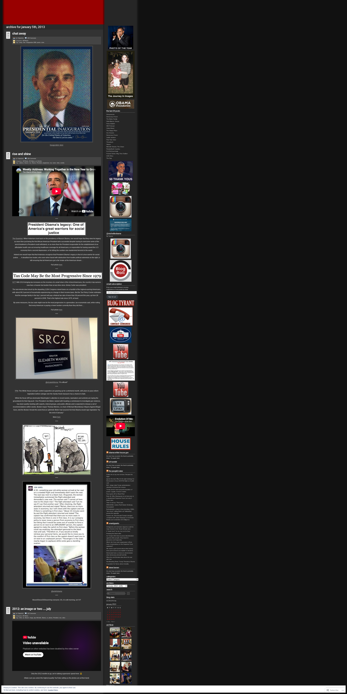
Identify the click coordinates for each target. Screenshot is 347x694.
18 (116, 614)
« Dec (108, 621)
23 (112, 617)
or (47, 617)
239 (31, 158)
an (23, 617)
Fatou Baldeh (110, 123)
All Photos (25, 40)
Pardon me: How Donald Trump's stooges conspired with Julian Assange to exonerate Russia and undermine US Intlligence (120, 517)
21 (107, 617)
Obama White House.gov (118, 452)
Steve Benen (114, 567)
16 (112, 614)
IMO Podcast (110, 126)
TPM (16, 391)
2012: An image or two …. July (31, 609)
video (58, 163)
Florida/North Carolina (113, 149)
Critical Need (110, 128)
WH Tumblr (113, 462)
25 (116, 617)
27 (120, 617)
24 (114, 617)
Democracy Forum (112, 116)
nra (30, 163)
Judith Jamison (111, 137)
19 (118, 614)
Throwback (109, 142)
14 (107, 614)
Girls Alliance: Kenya (112, 121)
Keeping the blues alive (113, 533)
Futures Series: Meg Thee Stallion (117, 153)
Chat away (19, 33)
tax (51, 163)
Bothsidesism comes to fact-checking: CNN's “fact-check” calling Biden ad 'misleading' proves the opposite (120, 511)
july (35, 617)
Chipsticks (21, 38)
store (42, 42)
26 (118, 617)
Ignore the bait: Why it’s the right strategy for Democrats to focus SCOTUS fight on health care (120, 481)
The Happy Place (111, 130)
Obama (34, 163)
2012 (20, 617)
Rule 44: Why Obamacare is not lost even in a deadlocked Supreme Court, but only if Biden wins (120, 498)
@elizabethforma (52, 382)
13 (120, 612)
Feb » (113, 621)
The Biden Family (111, 119)
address (21, 163)
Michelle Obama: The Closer (115, 146)
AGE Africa (109, 156)
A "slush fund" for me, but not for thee (118, 531)
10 (114, 612)
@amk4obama (56, 591)
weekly (62, 163)
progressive (46, 163)
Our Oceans (110, 133)
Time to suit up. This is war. (114, 502)
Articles (40, 161)
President (39, 163)
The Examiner (17, 239)
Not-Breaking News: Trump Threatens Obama (120, 561)
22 (109, 617)
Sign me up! (112, 297)
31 (114, 619)
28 (107, 619)
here (60, 265)
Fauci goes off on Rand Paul (115, 494)
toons (54, 163)
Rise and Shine (21, 154)
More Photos (110, 685)
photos (50, 617)
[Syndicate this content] (107, 452)
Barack (26, 163)
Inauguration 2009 (31, 42)
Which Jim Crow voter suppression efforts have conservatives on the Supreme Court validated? (119, 544)
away (20, 42)
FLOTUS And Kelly (112, 151)
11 (116, 612)
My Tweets (109, 236)
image (31, 617)
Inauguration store (56, 145)
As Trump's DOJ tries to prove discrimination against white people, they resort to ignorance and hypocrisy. (120, 538)
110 (31, 613)
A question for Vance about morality (117, 564)
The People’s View (116, 471)
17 (114, 614)
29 (109, 619)
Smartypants (114, 523)
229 (31, 38)
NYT (14, 282)
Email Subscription (114, 284)
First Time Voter (111, 140)
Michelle (38, 617)
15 (109, 614)
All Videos (32, 161)
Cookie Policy (53, 690)
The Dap (109, 158)
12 (118, 612)
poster (39, 42)
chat (24, 42)
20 (120, 614)
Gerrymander (110, 114)
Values (108, 144)
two (60, 617)
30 (112, 619)
